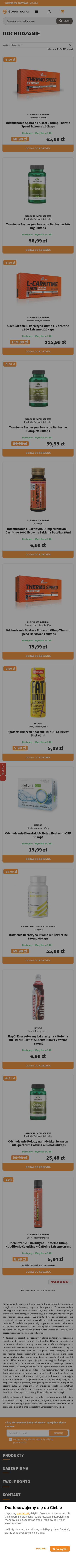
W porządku (59, 1548)
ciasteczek (23, 1513)
